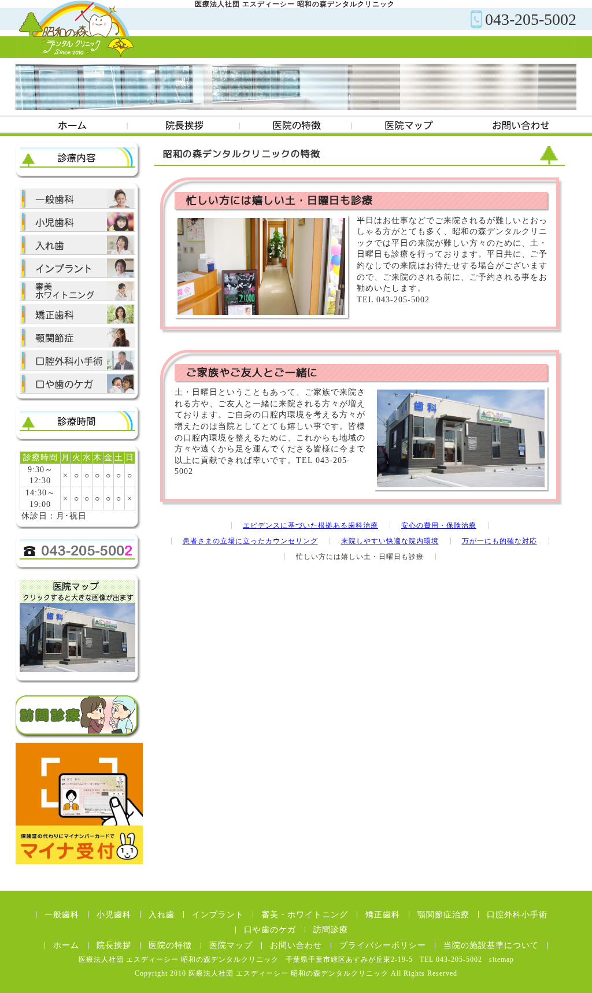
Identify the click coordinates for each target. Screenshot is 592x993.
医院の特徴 (296, 126)
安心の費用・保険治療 (438, 525)
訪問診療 (330, 929)
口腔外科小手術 (77, 360)
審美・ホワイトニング (77, 291)
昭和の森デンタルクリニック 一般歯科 (77, 198)
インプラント (77, 268)
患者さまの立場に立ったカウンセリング (250, 541)
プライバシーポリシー (382, 945)
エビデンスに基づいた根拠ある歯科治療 (310, 525)
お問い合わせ (520, 126)
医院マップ (408, 126)
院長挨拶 (184, 126)
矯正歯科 (77, 314)
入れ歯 (77, 245)
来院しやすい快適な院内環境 (390, 541)
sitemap (501, 959)
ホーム (72, 126)
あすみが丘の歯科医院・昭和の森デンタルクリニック (76, 29)
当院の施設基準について (491, 945)
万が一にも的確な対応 (499, 541)
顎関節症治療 (77, 337)
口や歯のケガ (77, 383)
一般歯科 (62, 914)
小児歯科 (77, 222)
